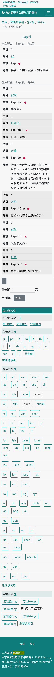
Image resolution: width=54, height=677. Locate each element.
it (13, 430)
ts (46, 346)
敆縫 (14, 201)
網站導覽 (34, 2)
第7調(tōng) (30, 616)
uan (39, 540)
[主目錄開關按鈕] (48, 13)
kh (17, 346)
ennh (35, 413)
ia (4, 440)
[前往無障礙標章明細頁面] (18, 652)
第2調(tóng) (30, 601)
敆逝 (14, 257)
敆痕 (14, 95)
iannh (37, 440)
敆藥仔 (15, 123)
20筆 (18, 298)
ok (25, 511)
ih (12, 423)
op (5, 511)
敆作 (14, 229)
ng (31, 346)
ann (23, 377)
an (14, 384)
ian (27, 448)
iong (25, 474)
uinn (25, 576)
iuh (14, 484)
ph (11, 339)
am (47, 377)
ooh (15, 520)
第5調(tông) (10, 616)
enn (23, 413)
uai (5, 557)
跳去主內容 (23, 2)
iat (37, 448)
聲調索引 (35, 324)
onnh (35, 503)
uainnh (31, 557)
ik (32, 430)
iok (36, 474)
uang (17, 547)
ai (4, 394)
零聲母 (29, 354)
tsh (5, 354)
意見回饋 (7, 652)
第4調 (30, 22)
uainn (17, 557)
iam (5, 448)
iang (47, 448)
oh (13, 503)
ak (44, 384)
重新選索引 (9, 360)
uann (27, 540)
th (40, 339)
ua (4, 540)
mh (14, 494)
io (4, 474)
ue (4, 566)
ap (4, 384)
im (31, 423)
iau (5, 465)
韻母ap (41, 22)
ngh (35, 494)
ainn (25, 394)
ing (22, 430)
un (22, 530)
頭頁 (32, 644)
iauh (16, 465)
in (4, 430)
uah (15, 540)
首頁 (4, 22)
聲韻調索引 (17, 22)
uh (13, 530)
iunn (25, 484)
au (4, 404)
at (24, 384)
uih (14, 576)
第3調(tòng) (10, 609)
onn (23, 503)
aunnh (40, 404)
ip (41, 423)
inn (21, 423)
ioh (14, 474)
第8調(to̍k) (9, 624)
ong (15, 511)
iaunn (29, 465)
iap (16, 448)
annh (35, 377)
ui (4, 576)
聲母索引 (8, 324)
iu (4, 484)
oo (4, 520)
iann (25, 440)
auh (15, 404)
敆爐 (14, 150)
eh (12, 413)
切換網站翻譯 (9, 5)
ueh (15, 566)
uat (5, 547)
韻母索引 (21, 324)
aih (14, 394)
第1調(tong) (10, 601)
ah (12, 377)
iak (5, 455)
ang (34, 384)
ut (32, 530)
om (47, 503)
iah (14, 440)
